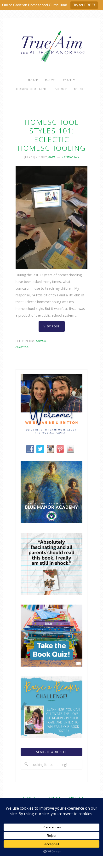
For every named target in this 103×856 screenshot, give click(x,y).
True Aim (51, 46)
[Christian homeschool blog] (51, 433)
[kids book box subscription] (51, 665)
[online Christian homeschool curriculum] (51, 521)
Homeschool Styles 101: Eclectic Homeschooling (51, 135)
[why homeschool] (51, 593)
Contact (31, 798)
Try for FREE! (84, 5)
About (54, 798)
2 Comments (70, 157)
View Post (52, 326)
